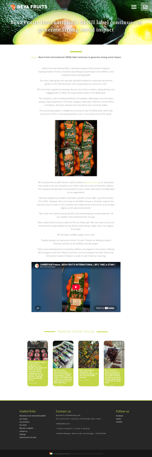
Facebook (119, 416)
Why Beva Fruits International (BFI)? (32, 416)
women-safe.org (92, 182)
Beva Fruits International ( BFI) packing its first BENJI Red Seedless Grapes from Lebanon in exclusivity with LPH (113, 376)
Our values (23, 419)
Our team (23, 425)
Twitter (118, 419)
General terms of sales (27, 437)
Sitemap (22, 434)
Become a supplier (26, 428)
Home (34, 57)
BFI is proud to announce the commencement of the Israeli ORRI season (88, 373)
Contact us (23, 431)
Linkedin (119, 422)
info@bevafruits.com (63, 424)
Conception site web (61, 454)
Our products (24, 422)
